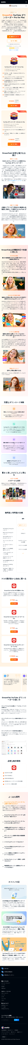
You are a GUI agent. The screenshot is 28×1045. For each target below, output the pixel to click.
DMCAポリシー (11, 1030)
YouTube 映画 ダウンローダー (15, 180)
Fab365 (2, 986)
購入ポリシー (13, 1032)
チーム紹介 (3, 1006)
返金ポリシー (19, 1032)
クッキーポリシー (4, 1033)
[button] (14, 36)
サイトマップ (12, 1033)
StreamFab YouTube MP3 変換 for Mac (14, 590)
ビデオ (2, 996)
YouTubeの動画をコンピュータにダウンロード (14, 462)
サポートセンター (4, 993)
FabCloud (3, 988)
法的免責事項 (4, 1030)
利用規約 (16, 1030)
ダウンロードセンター (5, 983)
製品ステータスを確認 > (14, 49)
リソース (3, 994)
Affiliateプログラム (5, 1008)
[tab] (12, 12)
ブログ (2, 1000)
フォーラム (3, 998)
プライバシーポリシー (5, 1032)
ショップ (3, 984)
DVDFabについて (4, 1005)
